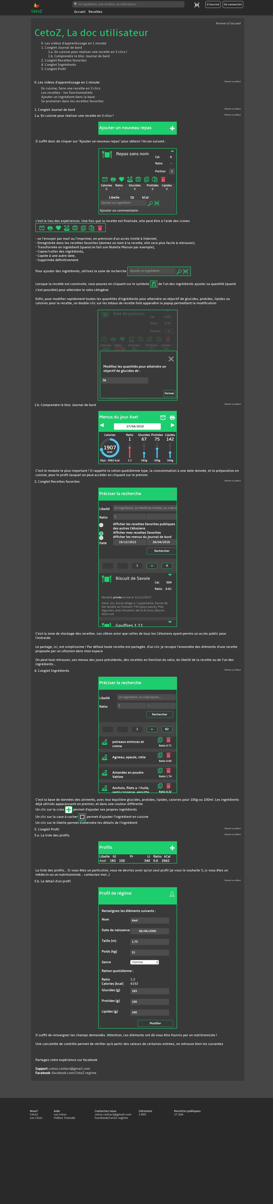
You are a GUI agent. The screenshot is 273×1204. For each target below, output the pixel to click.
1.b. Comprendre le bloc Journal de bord (79, 56)
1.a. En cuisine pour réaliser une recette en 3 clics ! (87, 52)
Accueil (80, 12)
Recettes (95, 12)
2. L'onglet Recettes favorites (64, 60)
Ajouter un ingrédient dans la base (68, 97)
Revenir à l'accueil (228, 23)
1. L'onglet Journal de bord (61, 47)
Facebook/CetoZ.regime (111, 1118)
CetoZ (36, 11)
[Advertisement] (136, 1162)
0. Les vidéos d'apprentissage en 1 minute (73, 43)
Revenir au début (233, 81)
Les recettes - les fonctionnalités (67, 93)
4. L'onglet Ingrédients (58, 65)
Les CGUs (36, 1118)
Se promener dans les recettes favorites (72, 101)
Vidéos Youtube (64, 1118)
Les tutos (60, 1114)
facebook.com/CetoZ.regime (74, 1073)
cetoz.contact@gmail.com (69, 1069)
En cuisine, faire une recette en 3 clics (70, 88)
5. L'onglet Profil (53, 69)
